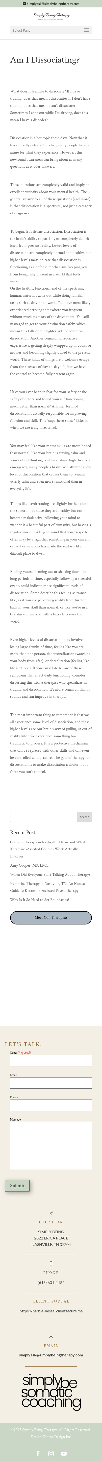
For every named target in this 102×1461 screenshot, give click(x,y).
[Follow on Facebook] (38, 1453)
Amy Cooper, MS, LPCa (29, 865)
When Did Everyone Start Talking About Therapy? (50, 874)
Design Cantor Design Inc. (51, 1436)
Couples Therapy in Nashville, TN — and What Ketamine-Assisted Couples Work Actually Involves (47, 849)
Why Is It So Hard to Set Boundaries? (39, 899)
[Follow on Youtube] (63, 1453)
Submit (17, 1186)
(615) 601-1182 (51, 1282)
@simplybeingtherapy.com (51, 1354)
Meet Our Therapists (51, 917)
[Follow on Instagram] (51, 1453)
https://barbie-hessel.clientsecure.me (51, 1310)
